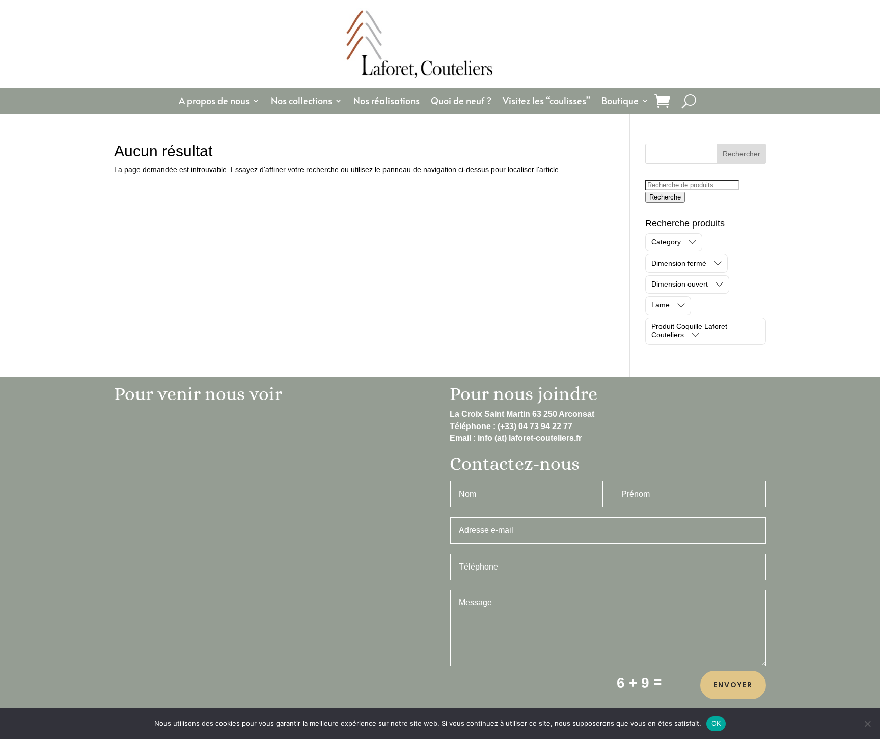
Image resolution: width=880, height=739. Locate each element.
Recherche (665, 197)
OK (716, 723)
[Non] (867, 724)
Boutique (620, 102)
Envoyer (733, 684)
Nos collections (301, 102)
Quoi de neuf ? (461, 102)
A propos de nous (214, 102)
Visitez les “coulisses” (546, 102)
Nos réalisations (386, 102)
